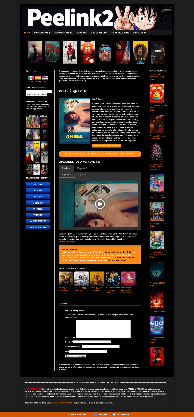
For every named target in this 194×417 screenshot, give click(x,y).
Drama (38, 196)
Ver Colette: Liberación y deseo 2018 (126, 290)
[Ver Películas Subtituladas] (45, 81)
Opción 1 (66, 174)
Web (67, 351)
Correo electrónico (73, 347)
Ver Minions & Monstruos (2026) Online (157, 76)
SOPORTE (81, 32)
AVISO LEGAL (139, 32)
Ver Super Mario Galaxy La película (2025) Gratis (157, 167)
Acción (38, 184)
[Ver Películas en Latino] (31, 81)
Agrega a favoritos (67, 242)
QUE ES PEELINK (99, 32)
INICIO (27, 32)
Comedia (38, 203)
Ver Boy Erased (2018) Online (65, 289)
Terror (38, 215)
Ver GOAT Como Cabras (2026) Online (158, 196)
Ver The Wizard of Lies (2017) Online (113, 290)
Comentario (70, 338)
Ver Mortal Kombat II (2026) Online (158, 137)
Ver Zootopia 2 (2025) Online (158, 225)
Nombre (69, 342)
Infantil (38, 209)
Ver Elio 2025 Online (158, 311)
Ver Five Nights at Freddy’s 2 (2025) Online (157, 339)
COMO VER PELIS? (63, 32)
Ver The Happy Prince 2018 (80, 289)
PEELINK (40, 102)
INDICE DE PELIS (42, 32)
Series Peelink (38, 227)
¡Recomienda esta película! (107, 145)
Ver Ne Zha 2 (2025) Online (157, 284)
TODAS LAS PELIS (120, 32)
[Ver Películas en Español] (38, 81)
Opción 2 (82, 174)
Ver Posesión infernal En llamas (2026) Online (158, 107)
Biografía (101, 239)
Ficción (38, 190)
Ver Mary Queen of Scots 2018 (96, 289)
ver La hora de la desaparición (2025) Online (158, 254)
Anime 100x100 (38, 221)
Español (82, 168)
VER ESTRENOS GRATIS (62, 403)
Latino (66, 168)
